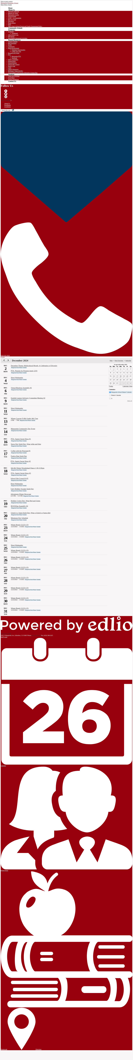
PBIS (9, 24)
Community (11, 46)
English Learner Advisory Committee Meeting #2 (28, 398)
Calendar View (127, 386)
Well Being (11, 36)
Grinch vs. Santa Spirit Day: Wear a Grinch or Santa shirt (30, 513)
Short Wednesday (17, 378)
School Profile (12, 16)
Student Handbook (13, 79)
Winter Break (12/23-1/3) (19, 525)
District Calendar (116, 395)
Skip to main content (6, 1)
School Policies (12, 63)
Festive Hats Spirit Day (19, 456)
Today (111, 386)
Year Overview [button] (119, 360)
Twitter (5, 93)
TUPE (10, 45)
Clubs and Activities (13, 76)
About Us (7, 103)
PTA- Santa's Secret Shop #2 (21, 461)
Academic (11, 31)
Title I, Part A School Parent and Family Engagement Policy (25, 26)
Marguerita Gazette (13, 15)
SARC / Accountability (14, 18)
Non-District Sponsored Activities (17, 38)
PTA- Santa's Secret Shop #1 (21, 439)
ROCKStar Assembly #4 (19, 506)
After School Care (13, 35)
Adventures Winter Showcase (21, 494)
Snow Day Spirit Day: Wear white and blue (26, 444)
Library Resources (13, 69)
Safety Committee (13, 59)
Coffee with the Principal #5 (20, 451)
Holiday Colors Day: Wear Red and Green (25, 501)
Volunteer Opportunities (18, 50)
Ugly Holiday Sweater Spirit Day (22, 489)
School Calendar (12, 42)
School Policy (12, 61)
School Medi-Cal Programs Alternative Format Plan (22, 72)
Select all (129, 401)
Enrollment (7, 105)
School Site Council (13, 64)
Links (9, 68)
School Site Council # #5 (19, 478)
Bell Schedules (12, 43)
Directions (11, 21)
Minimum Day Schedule (19, 518)
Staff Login (4, 637)
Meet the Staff (12, 20)
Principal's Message (13, 11)
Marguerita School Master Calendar (121, 392)
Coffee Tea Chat (16, 51)
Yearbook (14, 58)
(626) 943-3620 (36, 635)
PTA (9, 55)
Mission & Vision (13, 13)
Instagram (5, 96)
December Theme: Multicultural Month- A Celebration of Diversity (34, 366)
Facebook (5, 90)
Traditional (15, 33)
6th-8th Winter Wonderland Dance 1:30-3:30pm (27, 468)
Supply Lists (11, 66)
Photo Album (12, 23)
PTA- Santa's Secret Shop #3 (21, 473)
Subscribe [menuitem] (128, 360)
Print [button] (111, 360)
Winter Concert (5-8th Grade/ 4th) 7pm (24, 418)
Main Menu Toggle (6, 5)
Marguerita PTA (16, 56)
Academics (7, 107)
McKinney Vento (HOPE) (15, 71)
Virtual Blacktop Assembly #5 (21, 388)
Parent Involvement (13, 48)
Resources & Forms (13, 53)
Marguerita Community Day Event (23, 429)
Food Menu (11, 78)
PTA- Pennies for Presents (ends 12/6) (24, 371)
